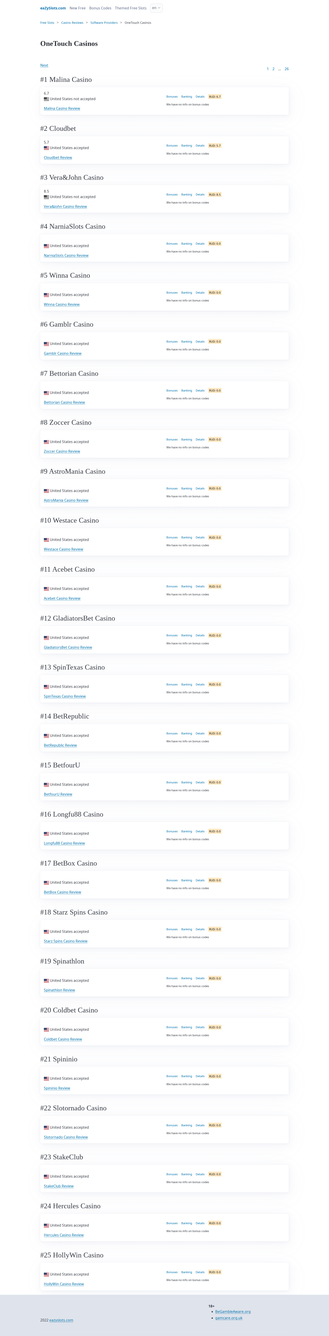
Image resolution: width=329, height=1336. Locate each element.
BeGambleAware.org (233, 1311)
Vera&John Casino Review (65, 206)
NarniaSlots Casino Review (66, 255)
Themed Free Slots (131, 8)
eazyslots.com (61, 1320)
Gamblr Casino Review (63, 353)
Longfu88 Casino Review (64, 843)
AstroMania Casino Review (66, 500)
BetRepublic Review (60, 745)
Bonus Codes (100, 8)
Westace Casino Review (63, 549)
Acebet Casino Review (62, 598)
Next (44, 65)
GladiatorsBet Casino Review (68, 647)
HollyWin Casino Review (64, 1284)
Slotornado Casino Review (66, 1137)
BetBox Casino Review (62, 892)
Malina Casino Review (62, 108)
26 (287, 68)
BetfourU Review (58, 794)
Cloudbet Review (58, 157)
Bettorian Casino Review (64, 402)
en (154, 7)
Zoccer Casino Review (62, 451)
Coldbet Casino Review (63, 1039)
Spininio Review (57, 1088)
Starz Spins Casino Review (66, 941)
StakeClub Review (59, 1186)
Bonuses (172, 96)
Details (200, 96)
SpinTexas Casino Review (65, 696)
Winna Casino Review (62, 304)
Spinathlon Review (59, 990)
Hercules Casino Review (64, 1235)
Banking (186, 96)
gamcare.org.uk (228, 1317)
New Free (78, 8)
